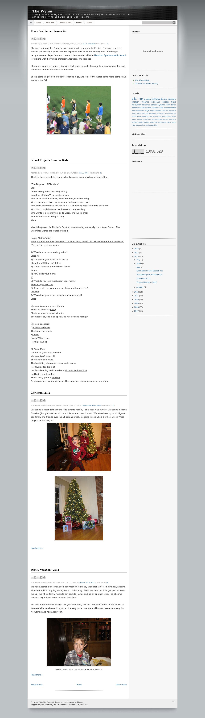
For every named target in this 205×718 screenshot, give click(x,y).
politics (166, 102)
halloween (136, 105)
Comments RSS (65, 22)
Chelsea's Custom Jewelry (146, 84)
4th (167, 111)
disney (82, 582)
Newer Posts (37, 684)
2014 (136, 252)
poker (174, 116)
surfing (141, 122)
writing (148, 125)
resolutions (147, 119)
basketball (152, 113)
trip (156, 122)
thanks (146, 122)
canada (167, 108)
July (138, 260)
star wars (172, 119)
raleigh (139, 119)
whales (138, 125)
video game (171, 122)
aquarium (172, 111)
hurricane (156, 102)
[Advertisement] (78, 152)
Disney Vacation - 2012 (45, 569)
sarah (148, 108)
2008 (136, 307)
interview (140, 111)
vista (133, 125)
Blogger (80, 702)
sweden (172, 99)
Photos (79, 22)
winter (143, 125)
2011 (136, 296)
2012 (136, 292)
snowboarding (157, 119)
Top (173, 701)
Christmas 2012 (40, 392)
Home (31, 22)
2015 (136, 249)
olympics (161, 105)
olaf (157, 116)
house (134, 111)
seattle (154, 108)
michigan (145, 116)
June (138, 263)
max (86, 173)
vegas (152, 111)
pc (160, 116)
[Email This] (32, 38)
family (168, 105)
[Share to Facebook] (41, 38)
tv (158, 108)
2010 (136, 299)
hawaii (139, 116)
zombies (154, 125)
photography (166, 116)
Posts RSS (50, 22)
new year (152, 116)
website (158, 111)
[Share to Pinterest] (44, 38)
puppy (134, 119)
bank (161, 108)
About (38, 22)
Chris (173, 102)
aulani (139, 113)
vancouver (162, 122)
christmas (86, 405)
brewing (160, 113)
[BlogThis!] (35, 38)
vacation (135, 102)
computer (169, 113)
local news (141, 108)
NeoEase (84, 705)
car (165, 113)
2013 (136, 256)
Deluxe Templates (60, 705)
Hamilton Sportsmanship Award (110, 55)
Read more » (37, 548)
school (154, 105)
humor (134, 108)
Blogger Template (37, 705)
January (140, 287)
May (138, 267)
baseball (145, 113)
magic (147, 111)
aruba (134, 113)
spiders (165, 119)
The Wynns (42, 11)
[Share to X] (38, 38)
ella (85, 44)
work (163, 111)
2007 (136, 311)
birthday (156, 99)
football (173, 108)
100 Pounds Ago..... (143, 80)
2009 (136, 303)
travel (152, 122)
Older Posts (121, 684)
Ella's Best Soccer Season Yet (49, 31)
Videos (89, 22)
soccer (91, 44)
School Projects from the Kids (49, 160)
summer (135, 122)
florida (173, 105)
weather (145, 102)
